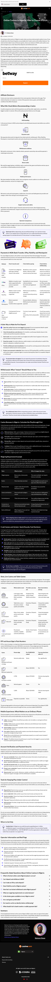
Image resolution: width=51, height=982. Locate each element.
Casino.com (3, 11)
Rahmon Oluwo (10, 32)
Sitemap (4, 962)
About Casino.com (6, 957)
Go (23, 4)
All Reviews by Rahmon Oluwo (11, 937)
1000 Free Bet (30, 72)
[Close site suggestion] (49, 2)
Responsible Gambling (7, 959)
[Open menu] (1, 8)
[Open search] (49, 8)
